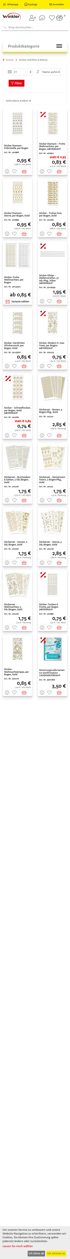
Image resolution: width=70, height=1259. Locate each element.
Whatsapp (12, 4)
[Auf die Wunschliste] (13, 171)
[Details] (6, 171)
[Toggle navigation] (59, 46)
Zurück (9, 60)
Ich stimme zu (56, 1253)
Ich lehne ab (36, 1253)
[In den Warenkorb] (25, 171)
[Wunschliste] (52, 18)
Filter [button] (18, 83)
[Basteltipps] (42, 18)
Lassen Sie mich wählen (18, 1246)
